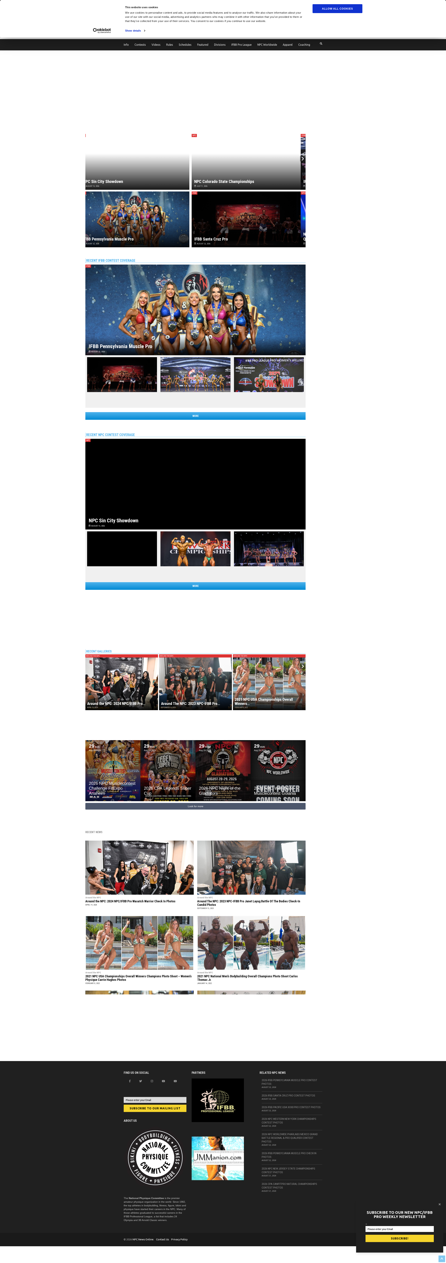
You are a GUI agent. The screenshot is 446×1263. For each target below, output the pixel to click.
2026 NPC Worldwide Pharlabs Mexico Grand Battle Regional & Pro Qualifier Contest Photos (290, 1138)
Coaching (304, 44)
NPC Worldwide (267, 44)
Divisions (220, 44)
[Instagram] (152, 1081)
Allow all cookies (337, 8)
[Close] (439, 1204)
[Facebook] (129, 1081)
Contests (140, 44)
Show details (133, 30)
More (196, 416)
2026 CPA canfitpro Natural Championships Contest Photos (289, 1186)
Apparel (288, 44)
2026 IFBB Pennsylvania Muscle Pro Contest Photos (289, 1082)
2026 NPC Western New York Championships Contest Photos (289, 1121)
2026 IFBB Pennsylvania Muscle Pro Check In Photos (289, 1155)
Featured (202, 44)
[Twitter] (140, 1081)
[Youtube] (175, 1081)
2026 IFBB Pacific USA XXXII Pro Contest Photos (291, 1107)
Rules (169, 44)
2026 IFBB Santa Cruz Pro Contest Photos (288, 1095)
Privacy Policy (179, 1239)
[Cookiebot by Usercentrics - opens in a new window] (102, 30)
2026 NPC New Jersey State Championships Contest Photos (288, 1170)
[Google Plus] (163, 1081)
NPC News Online (142, 1239)
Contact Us (162, 1239)
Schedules (185, 44)
